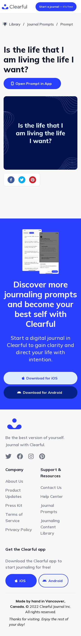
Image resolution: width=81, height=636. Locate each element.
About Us (14, 481)
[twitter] (21, 179)
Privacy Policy (18, 529)
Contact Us (51, 487)
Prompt (66, 24)
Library (14, 24)
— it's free (56, 6)
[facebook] (11, 179)
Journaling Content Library (50, 527)
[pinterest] (32, 179)
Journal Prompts (40, 24)
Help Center (51, 496)
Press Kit (13, 505)
